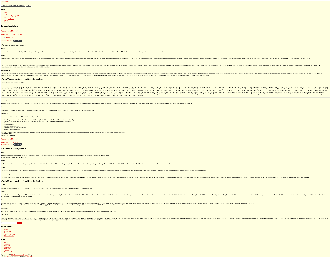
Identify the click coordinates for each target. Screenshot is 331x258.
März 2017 (7, 250)
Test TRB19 (7, 232)
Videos (6, 229)
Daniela (3, 34)
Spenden (6, 20)
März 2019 (7, 245)
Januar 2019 (7, 247)
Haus (5, 17)
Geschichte (11, 19)
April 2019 (7, 244)
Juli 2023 (6, 242)
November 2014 (8, 251)
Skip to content (5, 1)
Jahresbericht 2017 (9, 31)
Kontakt (6, 22)
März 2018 (7, 248)
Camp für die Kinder (9, 234)
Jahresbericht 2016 (9, 139)
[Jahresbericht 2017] (10, 37)
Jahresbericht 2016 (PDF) (6, 144)
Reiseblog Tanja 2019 (13, 16)
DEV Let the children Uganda (16, 5)
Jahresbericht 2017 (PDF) (6, 40)
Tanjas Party (7, 231)
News (5, 14)
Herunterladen (17, 40)
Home (5, 12)
